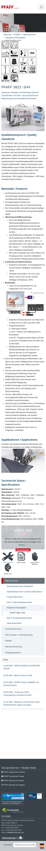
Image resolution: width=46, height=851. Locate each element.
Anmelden (8, 845)
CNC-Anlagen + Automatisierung (19, 635)
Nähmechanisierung (13, 647)
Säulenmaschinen (14, 623)
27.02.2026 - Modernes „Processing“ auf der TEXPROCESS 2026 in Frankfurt (21, 703)
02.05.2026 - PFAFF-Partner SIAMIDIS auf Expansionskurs (21, 683)
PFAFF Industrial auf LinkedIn (13, 780)
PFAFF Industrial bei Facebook (14, 772)
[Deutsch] (42, 845)
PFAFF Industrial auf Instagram (14, 785)
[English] (42, 848)
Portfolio (17, 35)
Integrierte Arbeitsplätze (15, 38)
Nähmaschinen (29, 35)
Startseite (7, 35)
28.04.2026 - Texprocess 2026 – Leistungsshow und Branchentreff (17, 693)
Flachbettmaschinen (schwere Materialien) (24, 592)
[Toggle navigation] (41, 7)
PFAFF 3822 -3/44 (17, 613)
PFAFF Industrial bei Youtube (14, 776)
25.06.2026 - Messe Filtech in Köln (17, 675)
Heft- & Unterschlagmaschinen (19, 602)
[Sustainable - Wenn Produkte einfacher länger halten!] (13, 810)
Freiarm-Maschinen (15, 597)
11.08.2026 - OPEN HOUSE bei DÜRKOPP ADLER (21, 667)
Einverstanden (23, 550)
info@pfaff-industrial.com (15, 832)
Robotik (8, 641)
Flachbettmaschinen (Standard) (20, 586)
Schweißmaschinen (13, 629)
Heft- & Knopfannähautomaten (19, 618)
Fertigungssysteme (13, 653)
